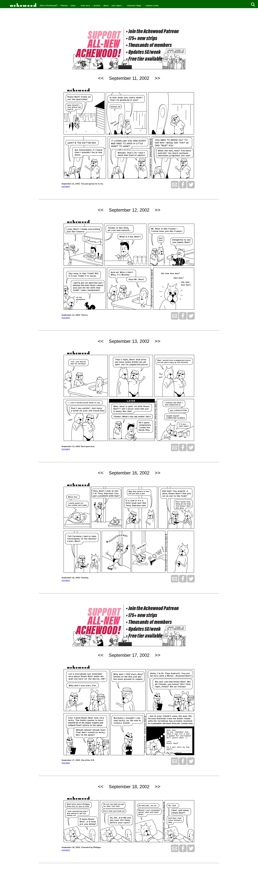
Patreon (64, 5)
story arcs (85, 5)
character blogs (134, 5)
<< (101, 78)
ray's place (116, 5)
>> (157, 78)
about (105, 5)
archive (96, 5)
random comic (152, 5)
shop (73, 5)
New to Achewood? (48, 5)
